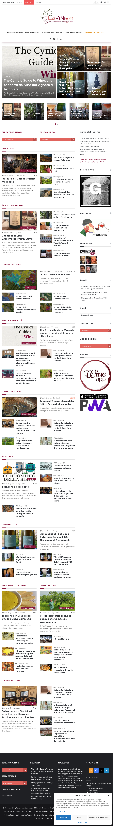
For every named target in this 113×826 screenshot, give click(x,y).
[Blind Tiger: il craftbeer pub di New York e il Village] (46, 478)
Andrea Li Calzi (8, 233)
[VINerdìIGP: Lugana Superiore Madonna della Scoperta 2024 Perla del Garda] (46, 557)
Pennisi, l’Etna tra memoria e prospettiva (64, 721)
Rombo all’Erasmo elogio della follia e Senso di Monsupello (57, 402)
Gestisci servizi (62, 811)
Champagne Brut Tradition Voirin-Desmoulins (55, 115)
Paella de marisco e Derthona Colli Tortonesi (24, 668)
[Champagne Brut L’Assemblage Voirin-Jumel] (97, 58)
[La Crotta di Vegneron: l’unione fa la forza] (46, 158)
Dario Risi (44, 613)
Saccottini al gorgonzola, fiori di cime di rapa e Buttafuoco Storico (24, 640)
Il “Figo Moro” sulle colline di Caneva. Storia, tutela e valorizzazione (24, 444)
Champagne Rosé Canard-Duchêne (100, 117)
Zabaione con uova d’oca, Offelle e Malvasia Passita (16, 617)
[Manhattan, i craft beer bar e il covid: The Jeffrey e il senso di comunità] (8, 508)
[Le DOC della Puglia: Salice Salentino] (8, 297)
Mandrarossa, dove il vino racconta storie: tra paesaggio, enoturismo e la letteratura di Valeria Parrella (25, 359)
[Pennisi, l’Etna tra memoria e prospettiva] (46, 721)
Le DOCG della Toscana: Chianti (61, 297)
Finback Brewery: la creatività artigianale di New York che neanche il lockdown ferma (63, 496)
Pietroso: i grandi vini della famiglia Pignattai (26, 573)
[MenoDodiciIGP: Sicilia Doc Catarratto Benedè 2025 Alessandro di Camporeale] (70, 85)
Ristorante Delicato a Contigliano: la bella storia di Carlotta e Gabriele (63, 357)
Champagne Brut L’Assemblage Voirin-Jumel (51, 2)
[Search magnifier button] (35, 139)
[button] (108, 795)
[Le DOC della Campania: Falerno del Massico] (8, 307)
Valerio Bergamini (46, 398)
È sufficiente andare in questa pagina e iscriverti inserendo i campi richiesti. (70, 785)
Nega (79, 817)
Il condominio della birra (15, 486)
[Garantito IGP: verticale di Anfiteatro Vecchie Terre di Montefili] (46, 238)
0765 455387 (93, 790)
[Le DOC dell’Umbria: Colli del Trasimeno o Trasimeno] (46, 307)
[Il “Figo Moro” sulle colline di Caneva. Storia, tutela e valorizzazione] (8, 441)
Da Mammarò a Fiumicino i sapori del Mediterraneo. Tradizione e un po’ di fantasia (25, 428)
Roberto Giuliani (8, 176)
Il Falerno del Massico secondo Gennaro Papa (63, 182)
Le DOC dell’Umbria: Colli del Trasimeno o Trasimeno (63, 309)
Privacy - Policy (7, 795)
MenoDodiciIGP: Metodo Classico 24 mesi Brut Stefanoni (63, 574)
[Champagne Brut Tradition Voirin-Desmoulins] (56, 111)
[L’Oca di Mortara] (46, 639)
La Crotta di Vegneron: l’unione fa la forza (64, 158)
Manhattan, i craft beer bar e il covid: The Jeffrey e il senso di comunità (26, 512)
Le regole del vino (47, 32)
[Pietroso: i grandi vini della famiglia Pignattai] (8, 572)
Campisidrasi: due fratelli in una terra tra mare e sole (64, 194)
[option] (56, 72)
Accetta (63, 817)
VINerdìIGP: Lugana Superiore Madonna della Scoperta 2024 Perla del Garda (63, 561)
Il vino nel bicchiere (32, 32)
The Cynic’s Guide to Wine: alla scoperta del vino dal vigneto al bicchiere (29, 84)
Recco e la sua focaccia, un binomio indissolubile (63, 670)
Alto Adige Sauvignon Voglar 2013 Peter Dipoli (97, 91)
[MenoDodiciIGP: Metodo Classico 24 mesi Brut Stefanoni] (46, 572)
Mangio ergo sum (77, 32)
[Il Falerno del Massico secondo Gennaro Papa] (46, 180)
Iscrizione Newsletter (15, 32)
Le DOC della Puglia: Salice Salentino (24, 297)
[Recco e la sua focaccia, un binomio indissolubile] (46, 667)
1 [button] (55, 124)
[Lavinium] (56, 16)
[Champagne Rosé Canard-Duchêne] (101, 111)
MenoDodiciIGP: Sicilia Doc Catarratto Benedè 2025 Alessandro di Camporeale (70, 88)
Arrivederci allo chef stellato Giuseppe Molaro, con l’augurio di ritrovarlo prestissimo (64, 444)
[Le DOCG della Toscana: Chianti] (46, 297)
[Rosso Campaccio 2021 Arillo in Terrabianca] (34, 111)
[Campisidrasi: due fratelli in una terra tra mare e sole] (46, 192)
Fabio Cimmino (46, 327)
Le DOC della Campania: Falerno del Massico (26, 309)
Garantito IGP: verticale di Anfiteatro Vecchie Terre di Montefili (78, 114)
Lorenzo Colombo (46, 531)
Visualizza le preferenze (98, 817)
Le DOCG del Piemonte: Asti (55, 274)
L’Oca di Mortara (61, 639)
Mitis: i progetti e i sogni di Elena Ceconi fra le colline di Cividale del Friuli (64, 377)
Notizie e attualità (62, 32)
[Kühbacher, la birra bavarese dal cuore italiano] (46, 466)
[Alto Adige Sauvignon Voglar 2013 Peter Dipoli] (97, 85)
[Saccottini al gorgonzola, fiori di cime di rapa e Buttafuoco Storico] (8, 636)
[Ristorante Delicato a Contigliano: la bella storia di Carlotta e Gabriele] (46, 353)
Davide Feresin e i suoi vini (63, 169)
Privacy (79, 822)
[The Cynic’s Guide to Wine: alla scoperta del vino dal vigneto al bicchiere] (29, 72)
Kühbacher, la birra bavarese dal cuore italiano (62, 468)
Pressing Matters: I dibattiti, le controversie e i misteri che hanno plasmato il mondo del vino (26, 378)
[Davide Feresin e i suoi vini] (46, 169)
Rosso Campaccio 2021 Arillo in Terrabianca (32, 115)
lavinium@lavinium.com (96, 788)
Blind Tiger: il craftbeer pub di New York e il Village (64, 481)
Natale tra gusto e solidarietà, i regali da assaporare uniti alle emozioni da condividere (63, 655)
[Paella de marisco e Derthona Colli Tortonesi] (8, 666)
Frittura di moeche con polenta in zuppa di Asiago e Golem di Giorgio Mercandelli (25, 655)
